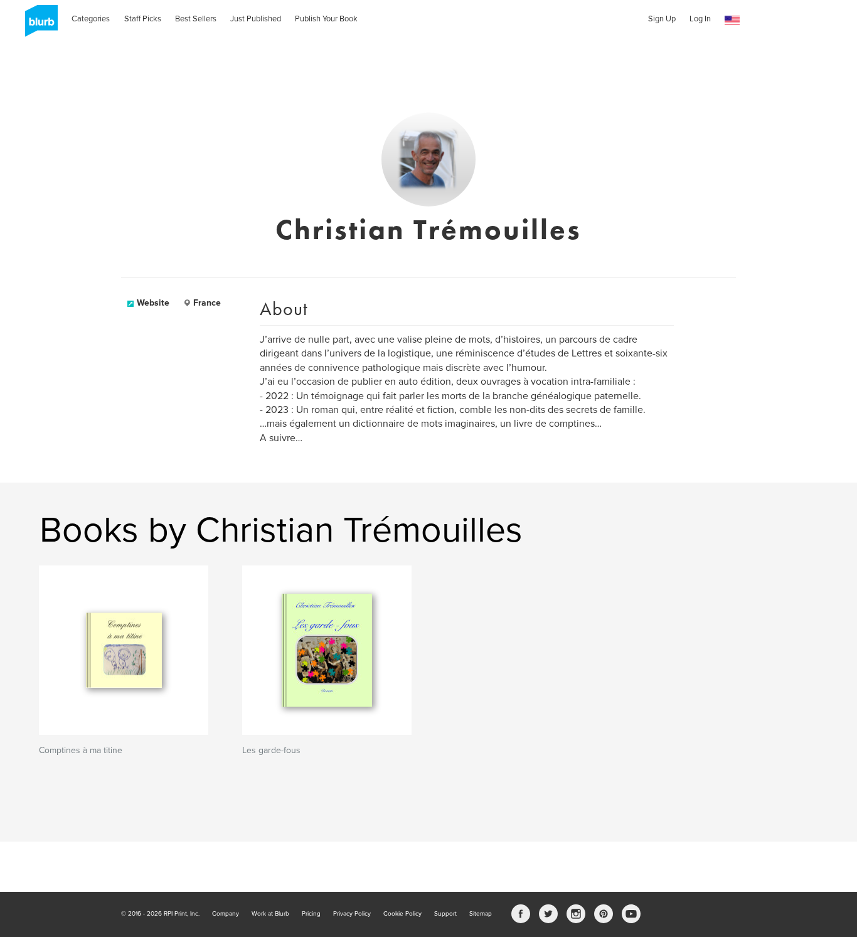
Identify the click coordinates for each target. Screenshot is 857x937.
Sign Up (662, 19)
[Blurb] (37, 25)
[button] (732, 20)
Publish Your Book (326, 19)
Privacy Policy (352, 914)
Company (225, 914)
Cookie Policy (402, 914)
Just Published (255, 19)
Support (445, 914)
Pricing (311, 914)
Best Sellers (195, 19)
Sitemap (480, 914)
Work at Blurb (270, 914)
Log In (700, 19)
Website (153, 302)
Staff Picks (142, 19)
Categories (91, 19)
